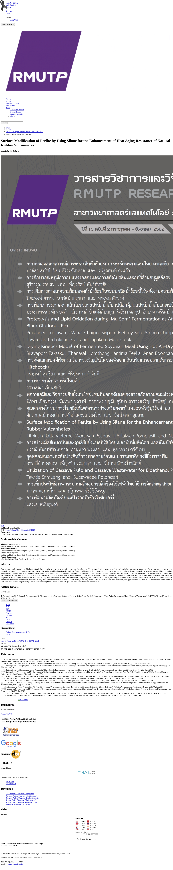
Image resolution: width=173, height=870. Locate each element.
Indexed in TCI (6, 714)
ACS (7, 607)
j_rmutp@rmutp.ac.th (15, 864)
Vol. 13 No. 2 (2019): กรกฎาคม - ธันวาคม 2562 (24, 132)
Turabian (9, 622)
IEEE (8, 617)
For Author (10, 782)
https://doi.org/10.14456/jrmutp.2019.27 (20, 530)
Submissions (10, 106)
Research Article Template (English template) (22, 798)
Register (9, 11)
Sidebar (8, 7)
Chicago (9, 613)
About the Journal (17, 110)
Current (8, 99)
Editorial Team (15, 112)
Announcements (16, 114)
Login (8, 13)
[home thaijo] (86, 774)
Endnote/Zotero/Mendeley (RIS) (18, 632)
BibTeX (9, 634)
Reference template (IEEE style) (18, 804)
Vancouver (10, 624)
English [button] (8, 17)
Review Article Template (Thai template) (21, 800)
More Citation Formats (9, 600)
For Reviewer (11, 784)
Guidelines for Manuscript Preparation (20, 794)
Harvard (9, 615)
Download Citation (8, 628)
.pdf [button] (2, 526)
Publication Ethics (12, 103)
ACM (8, 605)
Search (4, 123)
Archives (9, 101)
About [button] (8, 108)
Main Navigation (12, 3)
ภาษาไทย (14, 20)
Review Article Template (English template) (22, 802)
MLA (8, 620)
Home (8, 127)
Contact (13, 116)
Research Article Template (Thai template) (21, 796)
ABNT (8, 611)
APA (7, 609)
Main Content (11, 5)
